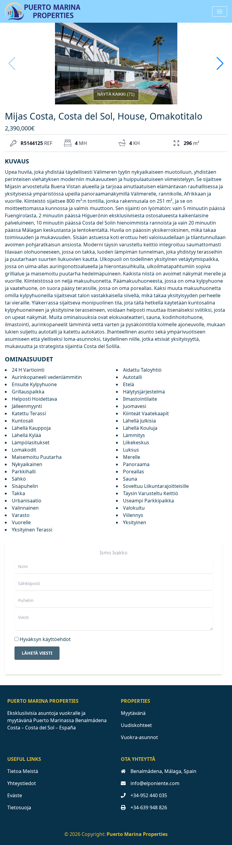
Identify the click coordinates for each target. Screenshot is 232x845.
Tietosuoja (19, 807)
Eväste (14, 795)
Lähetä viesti (37, 653)
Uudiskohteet (136, 725)
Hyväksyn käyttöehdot (45, 639)
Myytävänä (133, 713)
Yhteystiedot (21, 783)
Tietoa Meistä (22, 771)
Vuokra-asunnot (139, 737)
